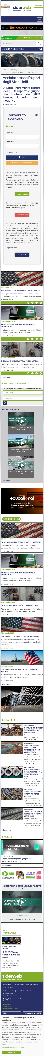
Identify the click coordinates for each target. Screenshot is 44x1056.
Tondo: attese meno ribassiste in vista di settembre (33, 814)
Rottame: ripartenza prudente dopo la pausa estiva (33, 730)
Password (10, 142)
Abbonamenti (22, 215)
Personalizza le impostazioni (13, 1048)
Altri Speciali (6, 865)
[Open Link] (5, 6)
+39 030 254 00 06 (10, 994)
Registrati (22, 254)
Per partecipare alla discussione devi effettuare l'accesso (22, 389)
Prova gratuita (22, 194)
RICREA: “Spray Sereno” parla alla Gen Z (11, 955)
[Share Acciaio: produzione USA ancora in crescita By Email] (28, 302)
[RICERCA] (39, 43)
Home (5, 70)
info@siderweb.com (11, 996)
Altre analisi (6, 830)
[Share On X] (36, 302)
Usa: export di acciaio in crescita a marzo (19, 636)
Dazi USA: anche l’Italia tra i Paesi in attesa (19, 361)
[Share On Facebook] (40, 302)
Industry (14, 70)
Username (10, 133)
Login (23, 157)
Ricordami (12, 152)
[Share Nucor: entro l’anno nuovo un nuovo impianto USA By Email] (28, 339)
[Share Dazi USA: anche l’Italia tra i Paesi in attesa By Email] (28, 373)
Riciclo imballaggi (9, 931)
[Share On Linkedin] (32, 302)
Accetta (11, 1052)
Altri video (6, 481)
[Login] (5, 403)
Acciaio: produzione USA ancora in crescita (20, 290)
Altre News (6, 378)
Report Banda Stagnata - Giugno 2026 (17, 859)
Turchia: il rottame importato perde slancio (32, 794)
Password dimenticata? (23, 163)
